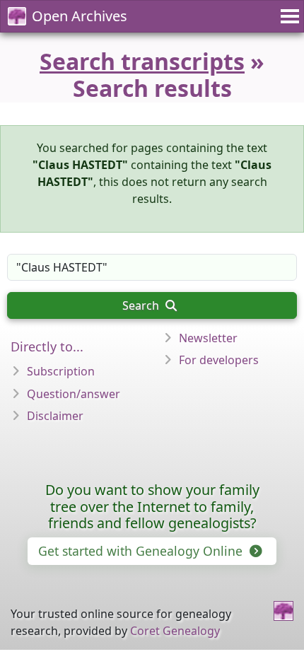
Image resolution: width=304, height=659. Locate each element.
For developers (219, 360)
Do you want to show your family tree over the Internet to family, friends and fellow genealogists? (152, 506)
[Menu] (287, 16)
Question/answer (73, 394)
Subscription (61, 371)
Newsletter (208, 338)
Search (142, 305)
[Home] (283, 611)
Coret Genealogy (175, 630)
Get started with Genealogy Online (142, 550)
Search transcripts (142, 61)
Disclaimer (55, 416)
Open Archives (79, 15)
